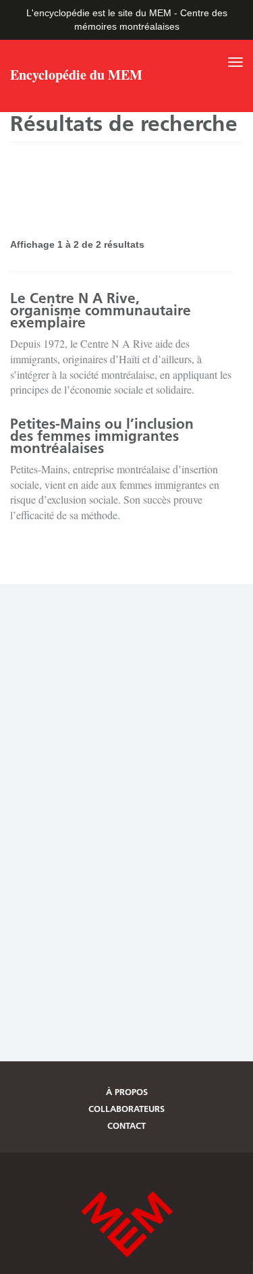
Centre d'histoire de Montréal (126, 1224)
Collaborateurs (126, 1108)
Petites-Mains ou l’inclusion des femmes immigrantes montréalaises (102, 435)
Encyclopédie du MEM (76, 76)
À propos (127, 1091)
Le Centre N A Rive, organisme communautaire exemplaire (100, 310)
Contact (126, 1125)
